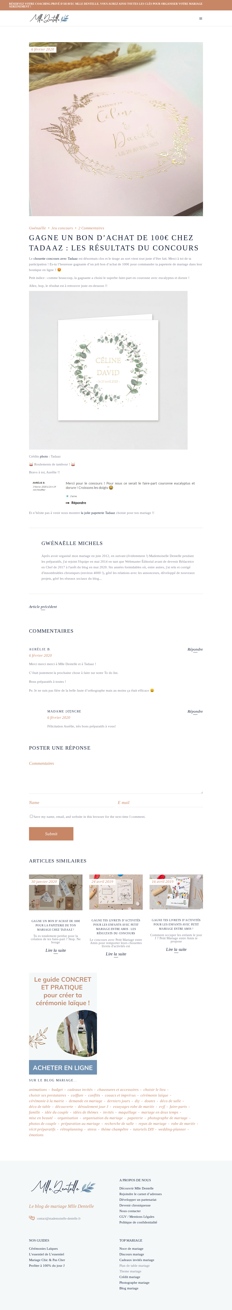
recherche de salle (119, 1123)
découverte (64, 1106)
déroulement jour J (93, 1106)
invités (108, 1112)
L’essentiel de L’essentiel (46, 1254)
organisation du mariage (103, 1118)
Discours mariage (131, 1254)
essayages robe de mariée (133, 1106)
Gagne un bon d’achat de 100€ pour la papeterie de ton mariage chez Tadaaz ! (55, 925)
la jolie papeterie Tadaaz (98, 513)
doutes (150, 1101)
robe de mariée (183, 1123)
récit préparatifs (42, 1129)
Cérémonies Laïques (43, 1248)
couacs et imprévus (120, 1095)
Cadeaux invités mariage (136, 1260)
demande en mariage (85, 1101)
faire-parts (178, 1106)
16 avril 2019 (163, 881)
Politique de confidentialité (138, 1222)
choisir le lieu (154, 1089)
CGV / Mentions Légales (136, 1216)
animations (38, 1089)
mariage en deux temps (159, 1112)
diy (137, 1101)
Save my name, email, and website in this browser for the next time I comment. (89, 816)
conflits (94, 1095)
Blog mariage (128, 1288)
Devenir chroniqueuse (135, 1205)
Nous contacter (130, 1211)
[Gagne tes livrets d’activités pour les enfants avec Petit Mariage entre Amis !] (176, 891)
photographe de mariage (168, 1118)
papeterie (135, 1118)
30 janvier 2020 (44, 881)
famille (34, 1112)
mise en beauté (41, 1118)
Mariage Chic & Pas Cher (47, 1260)
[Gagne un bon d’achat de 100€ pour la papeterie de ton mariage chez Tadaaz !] (55, 892)
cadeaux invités (80, 1089)
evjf (162, 1106)
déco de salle (170, 1101)
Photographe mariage (134, 1282)
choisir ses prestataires (47, 1095)
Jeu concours (62, 228)
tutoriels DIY (143, 1129)
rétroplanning (71, 1129)
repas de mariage (153, 1123)
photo (44, 456)
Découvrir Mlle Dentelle (136, 1188)
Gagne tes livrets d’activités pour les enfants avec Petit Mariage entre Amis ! (176, 924)
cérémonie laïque (154, 1095)
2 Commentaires (91, 228)
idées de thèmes (85, 1112)
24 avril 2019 (102, 881)
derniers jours (118, 1101)
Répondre (195, 649)
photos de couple (42, 1123)
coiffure (77, 1095)
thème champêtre (114, 1129)
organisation (68, 1118)
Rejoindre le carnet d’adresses (140, 1194)
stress (92, 1129)
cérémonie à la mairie (46, 1101)
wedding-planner (172, 1129)
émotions (36, 1135)
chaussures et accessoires (118, 1089)
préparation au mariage (80, 1123)
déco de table (40, 1106)
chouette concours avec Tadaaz (56, 258)
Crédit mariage (129, 1277)
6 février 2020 (42, 49)
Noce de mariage (131, 1248)
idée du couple (56, 1112)
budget (57, 1089)
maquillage (127, 1112)
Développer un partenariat (137, 1199)
